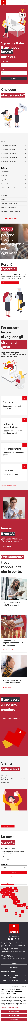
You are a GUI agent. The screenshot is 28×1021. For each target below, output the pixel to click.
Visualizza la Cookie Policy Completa (10, 1007)
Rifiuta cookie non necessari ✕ (19, 986)
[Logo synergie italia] (3, 2)
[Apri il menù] (25, 3)
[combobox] (12, 860)
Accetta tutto (14, 1019)
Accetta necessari (14, 1015)
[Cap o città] (25, 860)
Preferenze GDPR (14, 1011)
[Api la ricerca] (20, 3)
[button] (24, 904)
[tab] (7, 883)
